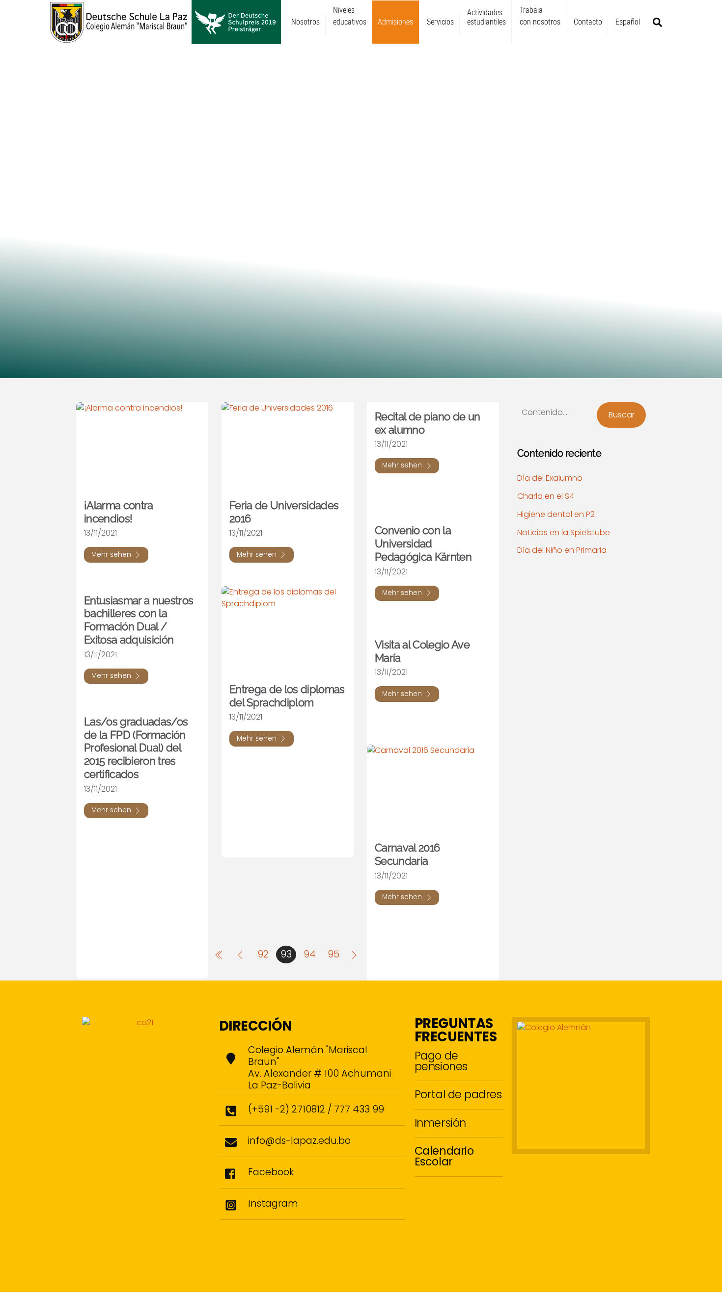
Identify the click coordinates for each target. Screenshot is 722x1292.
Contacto (588, 21)
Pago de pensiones (441, 1061)
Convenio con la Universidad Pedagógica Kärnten (423, 543)
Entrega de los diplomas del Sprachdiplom (287, 696)
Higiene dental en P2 (556, 514)
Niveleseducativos (349, 15)
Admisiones (395, 21)
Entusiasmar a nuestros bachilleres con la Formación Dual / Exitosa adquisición (138, 620)
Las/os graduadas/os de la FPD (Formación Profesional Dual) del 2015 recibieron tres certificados (136, 748)
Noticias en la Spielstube (563, 532)
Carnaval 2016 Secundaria (407, 854)
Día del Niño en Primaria (562, 550)
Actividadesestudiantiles (486, 17)
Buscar (622, 414)
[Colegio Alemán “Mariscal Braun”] (165, 40)
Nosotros (305, 21)
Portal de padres (458, 1094)
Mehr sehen (111, 554)
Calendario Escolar (444, 1156)
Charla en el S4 (545, 496)
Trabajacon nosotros (540, 15)
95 (333, 954)
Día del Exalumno (550, 478)
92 (263, 954)
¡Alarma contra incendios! (118, 512)
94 (310, 954)
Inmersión (440, 1123)
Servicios (440, 21)
